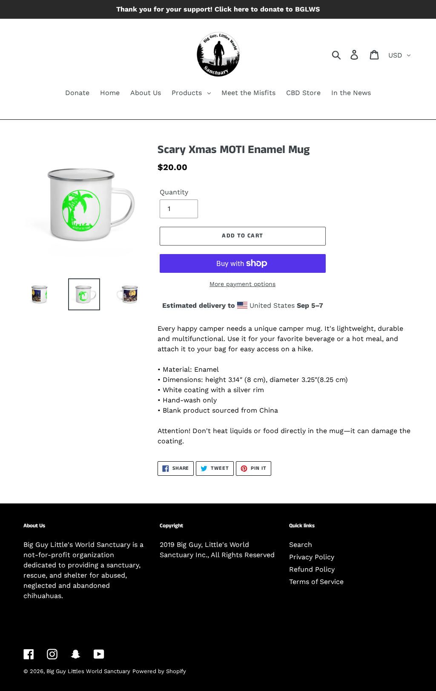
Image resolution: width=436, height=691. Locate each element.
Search (300, 545)
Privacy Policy (311, 557)
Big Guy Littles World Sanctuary (88, 671)
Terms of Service (316, 582)
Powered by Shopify (159, 671)
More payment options (242, 283)
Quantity (174, 192)
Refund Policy (312, 569)
